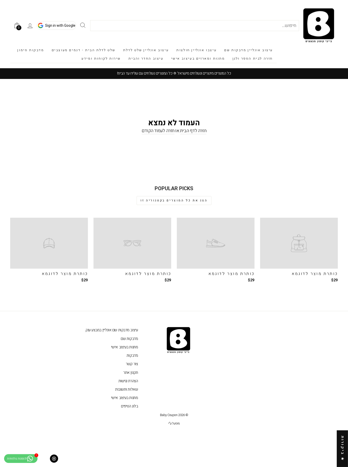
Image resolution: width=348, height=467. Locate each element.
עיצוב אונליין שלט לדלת (146, 50)
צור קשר (132, 364)
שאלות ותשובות (126, 389)
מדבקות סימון (30, 50)
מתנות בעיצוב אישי (124, 347)
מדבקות (132, 355)
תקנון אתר (130, 372)
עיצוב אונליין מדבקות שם (248, 50)
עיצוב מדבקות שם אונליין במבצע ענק (111, 330)
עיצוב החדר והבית (146, 58)
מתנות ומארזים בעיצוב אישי (198, 58)
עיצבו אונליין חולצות (196, 50)
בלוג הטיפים (129, 406)
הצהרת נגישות (128, 381)
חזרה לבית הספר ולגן (253, 58)
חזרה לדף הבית (193, 131)
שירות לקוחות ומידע (101, 58)
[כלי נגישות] (54, 459)
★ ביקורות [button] (342, 449)
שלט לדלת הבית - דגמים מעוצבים (83, 50)
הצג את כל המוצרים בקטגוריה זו (173, 200)
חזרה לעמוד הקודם (158, 131)
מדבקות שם (129, 338)
